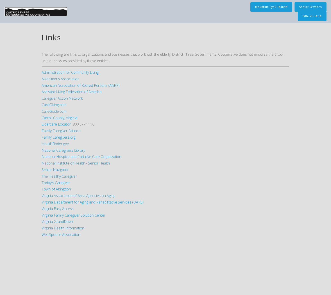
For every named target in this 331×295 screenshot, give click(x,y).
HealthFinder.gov (55, 143)
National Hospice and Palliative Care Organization (81, 156)
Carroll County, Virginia (59, 117)
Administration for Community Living (70, 72)
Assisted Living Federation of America (72, 91)
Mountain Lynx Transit (271, 7)
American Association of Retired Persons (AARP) (81, 85)
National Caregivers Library (63, 150)
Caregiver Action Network (62, 98)
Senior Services (310, 7)
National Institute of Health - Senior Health (76, 163)
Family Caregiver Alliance (61, 130)
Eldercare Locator (56, 124)
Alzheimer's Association (60, 78)
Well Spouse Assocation (61, 234)
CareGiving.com (54, 104)
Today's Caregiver (56, 182)
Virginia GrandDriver (58, 221)
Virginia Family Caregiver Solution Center (73, 215)
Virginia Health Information (63, 228)
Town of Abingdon (56, 189)
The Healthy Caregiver (59, 176)
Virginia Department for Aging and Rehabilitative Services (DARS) (93, 202)
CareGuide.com (54, 111)
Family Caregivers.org (58, 137)
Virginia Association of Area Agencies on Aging (78, 195)
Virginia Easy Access (58, 208)
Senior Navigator (55, 169)
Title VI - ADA (312, 16)
